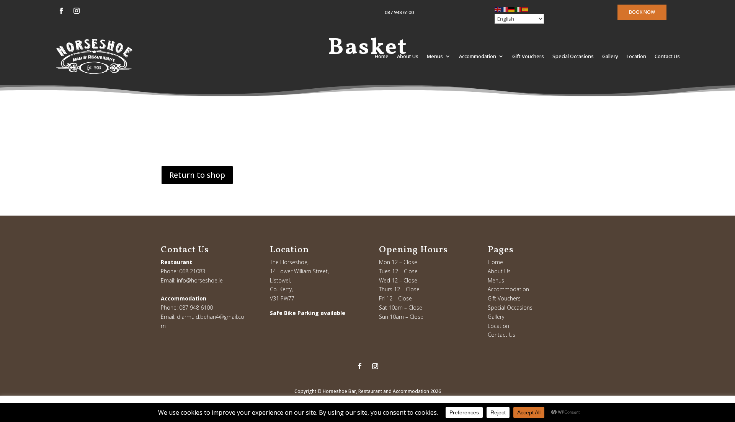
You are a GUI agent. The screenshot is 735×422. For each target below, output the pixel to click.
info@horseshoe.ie (200, 280)
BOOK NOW (642, 12)
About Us (407, 56)
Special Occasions (573, 56)
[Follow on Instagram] (76, 11)
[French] (504, 9)
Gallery (610, 56)
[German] (511, 9)
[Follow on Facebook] (61, 11)
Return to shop (197, 175)
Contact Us (667, 56)
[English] (498, 9)
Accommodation (477, 56)
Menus (435, 56)
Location (636, 56)
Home (382, 56)
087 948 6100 (399, 12)
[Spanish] (525, 9)
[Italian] (518, 9)
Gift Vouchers (528, 56)
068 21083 (192, 271)
